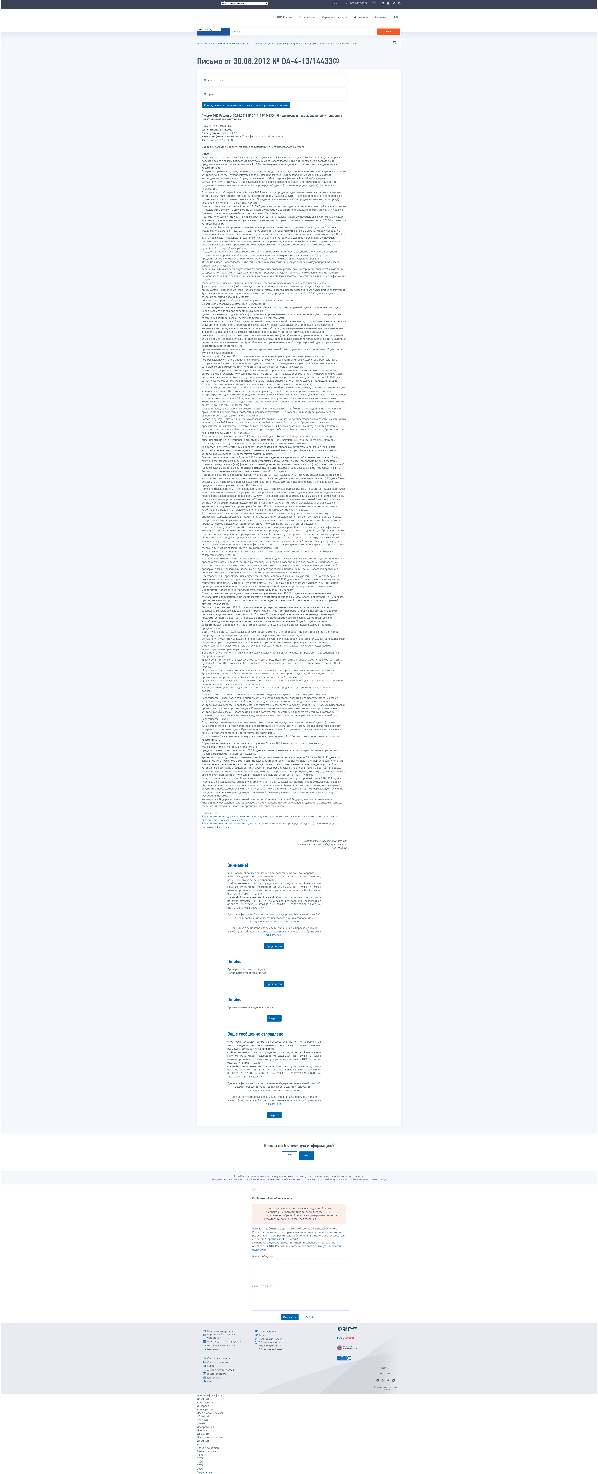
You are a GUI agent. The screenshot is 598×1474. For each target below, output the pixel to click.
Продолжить (274, 946)
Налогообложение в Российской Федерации (243, 43)
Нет (289, 1154)
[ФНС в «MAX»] (398, 3)
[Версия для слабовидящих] (337, 3)
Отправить (289, 1317)
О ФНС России (283, 17)
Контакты (380, 17)
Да (306, 1154)
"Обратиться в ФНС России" (281, 1239)
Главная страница (207, 43)
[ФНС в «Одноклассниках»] (388, 3)
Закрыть (274, 1018)
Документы (361, 17)
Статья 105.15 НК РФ (221, 140)
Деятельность (307, 17)
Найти (388, 32)
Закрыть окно (205, 1472)
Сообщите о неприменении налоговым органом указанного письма (246, 105)
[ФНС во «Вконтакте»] (382, 3)
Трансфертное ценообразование (288, 43)
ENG (395, 17)
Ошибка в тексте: (262, 1286)
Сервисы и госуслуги (334, 17)
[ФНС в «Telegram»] (393, 3)
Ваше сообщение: (263, 1256)
